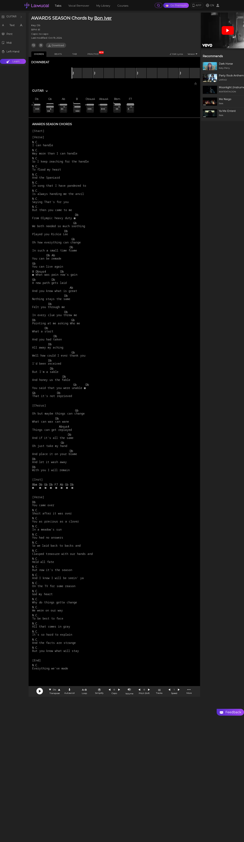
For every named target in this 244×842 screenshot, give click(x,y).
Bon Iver (103, 18)
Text (12, 25)
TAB (74, 54)
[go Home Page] (36, 5)
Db (54, 689)
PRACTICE (94, 53)
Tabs (58, 5)
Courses (122, 5)
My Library (103, 5)
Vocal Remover (78, 5)
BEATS (58, 54)
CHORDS (39, 54)
